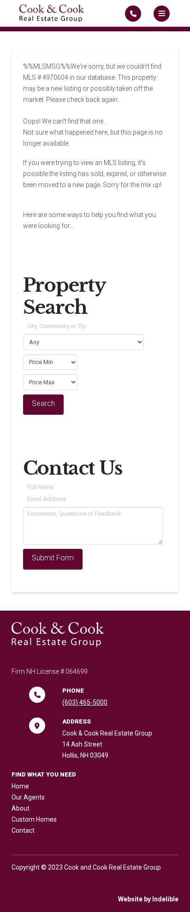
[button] (162, 14)
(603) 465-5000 (84, 702)
